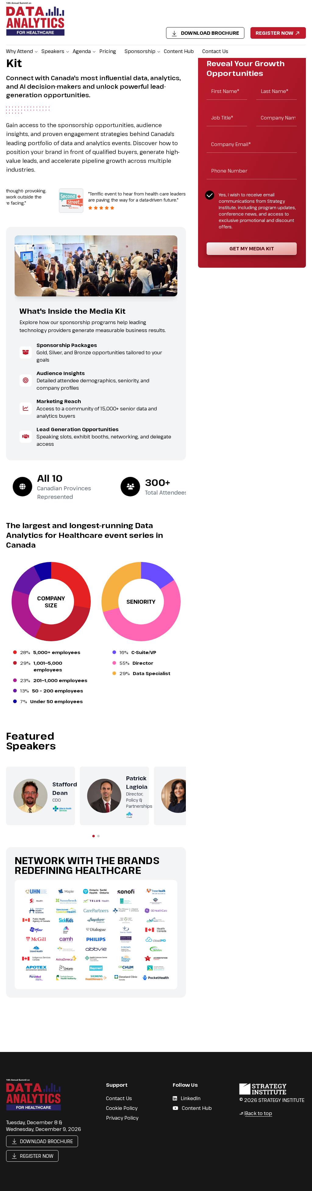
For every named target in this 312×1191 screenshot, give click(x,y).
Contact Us (215, 51)
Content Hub (179, 51)
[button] (93, 836)
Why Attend (19, 51)
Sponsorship (140, 51)
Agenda (82, 51)
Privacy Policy (122, 1117)
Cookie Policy (121, 1108)
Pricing (107, 51)
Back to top (255, 1113)
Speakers (52, 51)
